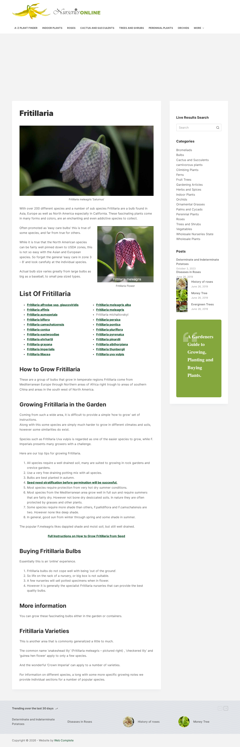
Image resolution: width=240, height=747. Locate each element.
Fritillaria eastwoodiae (43, 334)
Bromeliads (184, 150)
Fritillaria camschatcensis (45, 324)
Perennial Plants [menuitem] (161, 27)
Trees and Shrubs (188, 224)
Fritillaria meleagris (110, 310)
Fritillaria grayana (39, 344)
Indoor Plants (185, 194)
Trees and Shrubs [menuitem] (131, 27)
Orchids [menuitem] (183, 27)
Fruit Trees (183, 179)
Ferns (180, 175)
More (197, 27)
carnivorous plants (189, 165)
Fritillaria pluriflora (109, 329)
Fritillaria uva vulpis (110, 354)
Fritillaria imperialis (41, 349)
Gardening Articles (189, 184)
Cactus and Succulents (192, 160)
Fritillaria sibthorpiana (112, 344)
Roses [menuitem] (71, 27)
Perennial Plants (187, 214)
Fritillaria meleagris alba (113, 305)
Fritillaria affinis (38, 310)
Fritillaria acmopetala (42, 314)
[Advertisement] (120, 61)
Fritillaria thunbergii (110, 349)
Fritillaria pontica (108, 324)
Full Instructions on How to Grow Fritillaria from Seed (86, 536)
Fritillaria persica (108, 319)
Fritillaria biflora (38, 319)
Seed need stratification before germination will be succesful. (72, 482)
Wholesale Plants (188, 239)
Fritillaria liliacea (38, 354)
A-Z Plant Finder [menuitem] (26, 27)
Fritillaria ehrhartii (40, 339)
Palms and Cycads (189, 209)
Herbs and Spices (188, 189)
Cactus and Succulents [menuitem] (97, 27)
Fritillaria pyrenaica (110, 334)
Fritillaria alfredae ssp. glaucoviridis (53, 305)
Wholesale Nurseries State (194, 234)
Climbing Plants (187, 170)
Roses (180, 219)
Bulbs (180, 155)
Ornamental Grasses (190, 204)
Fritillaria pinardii (108, 339)
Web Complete (64, 740)
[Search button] (217, 127)
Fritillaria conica (38, 329)
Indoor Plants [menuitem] (52, 27)
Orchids (181, 199)
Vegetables (184, 229)
